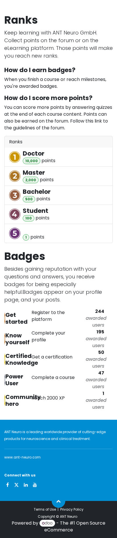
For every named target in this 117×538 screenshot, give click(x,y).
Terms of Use (45, 509)
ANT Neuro (68, 516)
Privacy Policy (71, 509)
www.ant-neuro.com (22, 457)
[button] (58, 501)
